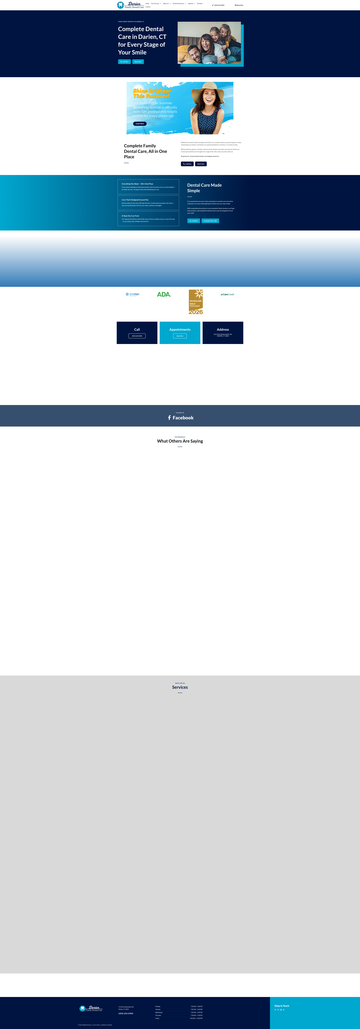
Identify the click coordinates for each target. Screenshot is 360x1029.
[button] (156, 3)
